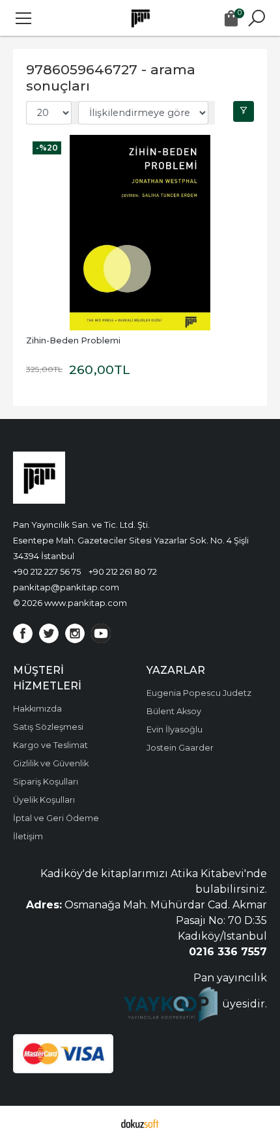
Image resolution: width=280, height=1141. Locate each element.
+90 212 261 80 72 (123, 571)
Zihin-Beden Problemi (73, 340)
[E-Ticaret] (140, 1123)
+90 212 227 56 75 (47, 571)
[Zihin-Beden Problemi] (140, 232)
